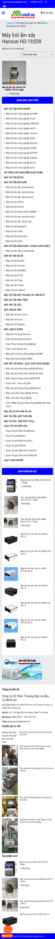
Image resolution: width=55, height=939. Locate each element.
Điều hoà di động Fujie (16, 348)
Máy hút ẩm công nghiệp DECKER (21, 152)
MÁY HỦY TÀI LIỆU (12, 304)
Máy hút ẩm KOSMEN (16, 270)
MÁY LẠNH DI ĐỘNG (13, 329)
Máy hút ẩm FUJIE (14, 275)
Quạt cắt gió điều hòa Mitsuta (20, 430)
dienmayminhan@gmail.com (16, 2)
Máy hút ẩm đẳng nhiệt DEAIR (20, 250)
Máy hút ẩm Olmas (15, 201)
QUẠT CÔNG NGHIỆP (13, 460)
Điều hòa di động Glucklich (18, 339)
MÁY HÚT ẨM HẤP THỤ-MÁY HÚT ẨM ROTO (24, 295)
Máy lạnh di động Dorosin (18, 334)
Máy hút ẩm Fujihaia (15, 290)
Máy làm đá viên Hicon (16, 314)
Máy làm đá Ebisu (14, 319)
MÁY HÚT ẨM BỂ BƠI (13, 177)
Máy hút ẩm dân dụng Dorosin (20, 192)
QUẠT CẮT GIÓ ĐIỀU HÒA (16, 426)
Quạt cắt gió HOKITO (16, 445)
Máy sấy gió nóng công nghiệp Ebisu (23, 388)
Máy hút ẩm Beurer (15, 206)
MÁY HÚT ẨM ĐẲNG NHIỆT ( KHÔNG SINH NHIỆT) (27, 246)
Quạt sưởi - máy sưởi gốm (18, 383)
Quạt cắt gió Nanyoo (16, 435)
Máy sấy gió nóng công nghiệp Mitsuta (24, 368)
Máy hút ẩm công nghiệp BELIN (21, 162)
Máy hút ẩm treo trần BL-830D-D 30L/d (34, 914)
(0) (44, 13)
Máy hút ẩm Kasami (15, 260)
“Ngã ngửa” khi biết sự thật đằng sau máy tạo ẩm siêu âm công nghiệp (35, 820)
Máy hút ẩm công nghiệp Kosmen (22, 143)
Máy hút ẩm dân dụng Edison (20, 197)
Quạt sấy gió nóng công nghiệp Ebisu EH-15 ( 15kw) (33, 498)
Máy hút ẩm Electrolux (16, 236)
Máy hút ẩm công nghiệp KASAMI (21, 113)
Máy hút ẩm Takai (14, 280)
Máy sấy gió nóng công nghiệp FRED (23, 378)
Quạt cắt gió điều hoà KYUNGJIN (21, 455)
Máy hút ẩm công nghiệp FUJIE (20, 118)
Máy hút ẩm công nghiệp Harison (21, 133)
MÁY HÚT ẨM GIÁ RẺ (13, 255)
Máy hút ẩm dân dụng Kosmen (20, 216)
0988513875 (16, 717)
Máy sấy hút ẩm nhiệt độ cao (18, 411)
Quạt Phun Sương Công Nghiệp (21, 344)
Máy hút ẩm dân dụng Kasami (20, 187)
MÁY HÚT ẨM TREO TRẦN (16, 299)
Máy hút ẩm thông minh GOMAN (21, 211)
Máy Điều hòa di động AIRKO (19, 358)
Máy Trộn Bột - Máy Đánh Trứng (19, 421)
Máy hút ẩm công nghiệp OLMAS (21, 148)
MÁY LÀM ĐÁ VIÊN (12, 309)
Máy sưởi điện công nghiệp (19, 397)
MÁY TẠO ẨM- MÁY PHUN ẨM (18, 416)
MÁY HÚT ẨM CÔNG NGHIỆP (17, 108)
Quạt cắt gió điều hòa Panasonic (21, 450)
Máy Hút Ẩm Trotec (15, 285)
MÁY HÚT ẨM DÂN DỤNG (15, 182)
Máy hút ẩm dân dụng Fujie (19, 221)
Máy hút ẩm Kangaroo (16, 226)
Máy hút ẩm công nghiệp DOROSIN (22, 123)
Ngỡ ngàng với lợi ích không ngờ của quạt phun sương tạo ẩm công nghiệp (35, 747)
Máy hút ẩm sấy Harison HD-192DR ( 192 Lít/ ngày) (14, 88)
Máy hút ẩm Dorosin (15, 265)
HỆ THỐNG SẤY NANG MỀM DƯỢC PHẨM (23, 172)
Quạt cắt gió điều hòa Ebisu (19, 440)
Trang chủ (10, 23)
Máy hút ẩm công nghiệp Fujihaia (21, 157)
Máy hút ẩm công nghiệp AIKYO (21, 128)
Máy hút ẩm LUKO (14, 231)
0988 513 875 (37, 2)
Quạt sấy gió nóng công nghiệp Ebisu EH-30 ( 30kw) (33, 520)
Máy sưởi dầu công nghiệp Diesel (22, 393)
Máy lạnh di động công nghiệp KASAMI (24, 353)
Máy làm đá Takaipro (15, 324)
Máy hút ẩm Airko (14, 241)
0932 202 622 (30, 717)
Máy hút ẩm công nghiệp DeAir (20, 138)
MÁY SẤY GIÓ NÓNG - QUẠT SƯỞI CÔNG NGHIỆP (27, 363)
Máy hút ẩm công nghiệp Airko (20, 167)
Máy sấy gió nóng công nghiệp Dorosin (24, 373)
